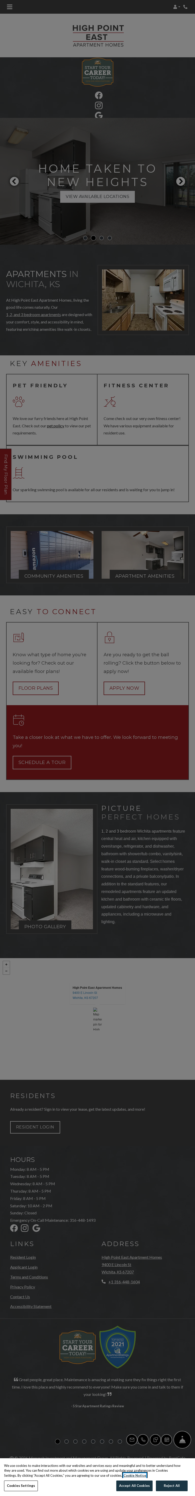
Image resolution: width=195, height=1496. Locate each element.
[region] (97, 1477)
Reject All (172, 1486)
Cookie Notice (134, 1475)
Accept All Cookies (134, 1486)
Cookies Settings (21, 1486)
